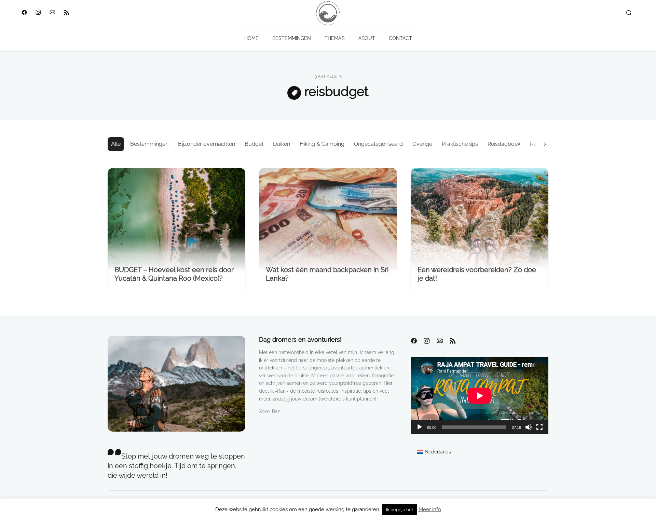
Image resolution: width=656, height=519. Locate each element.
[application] (479, 395)
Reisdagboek (504, 144)
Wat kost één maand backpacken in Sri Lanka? (327, 274)
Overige (422, 144)
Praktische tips (460, 144)
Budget (254, 144)
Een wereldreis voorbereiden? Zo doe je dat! (477, 274)
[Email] (52, 13)
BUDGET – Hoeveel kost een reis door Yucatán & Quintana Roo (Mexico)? (174, 274)
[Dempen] (528, 427)
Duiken (281, 144)
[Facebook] (24, 13)
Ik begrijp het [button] (399, 509)
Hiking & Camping (322, 144)
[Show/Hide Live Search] (629, 13)
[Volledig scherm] (539, 427)
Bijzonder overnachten (206, 144)
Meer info (430, 509)
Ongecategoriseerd (378, 144)
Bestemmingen (149, 144)
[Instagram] (38, 13)
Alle (116, 144)
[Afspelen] (419, 427)
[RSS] (66, 13)
